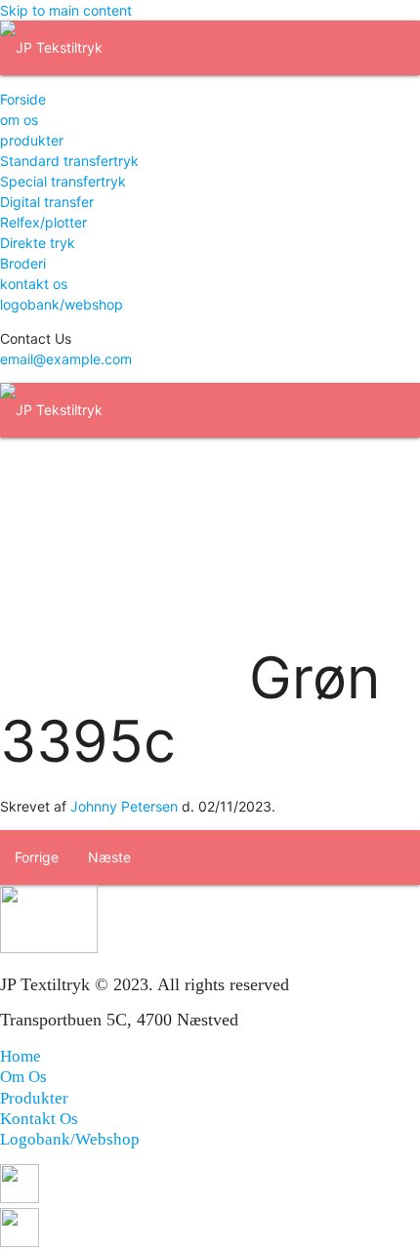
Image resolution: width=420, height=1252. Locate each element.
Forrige (37, 857)
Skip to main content (66, 10)
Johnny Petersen (124, 806)
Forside (23, 99)
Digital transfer (47, 201)
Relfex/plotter (43, 222)
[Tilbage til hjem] (51, 47)
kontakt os (33, 283)
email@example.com (66, 359)
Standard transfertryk (69, 160)
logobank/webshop (61, 304)
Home (20, 1056)
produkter (31, 140)
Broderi (23, 263)
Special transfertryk (63, 181)
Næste (109, 857)
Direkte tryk (37, 242)
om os (19, 119)
